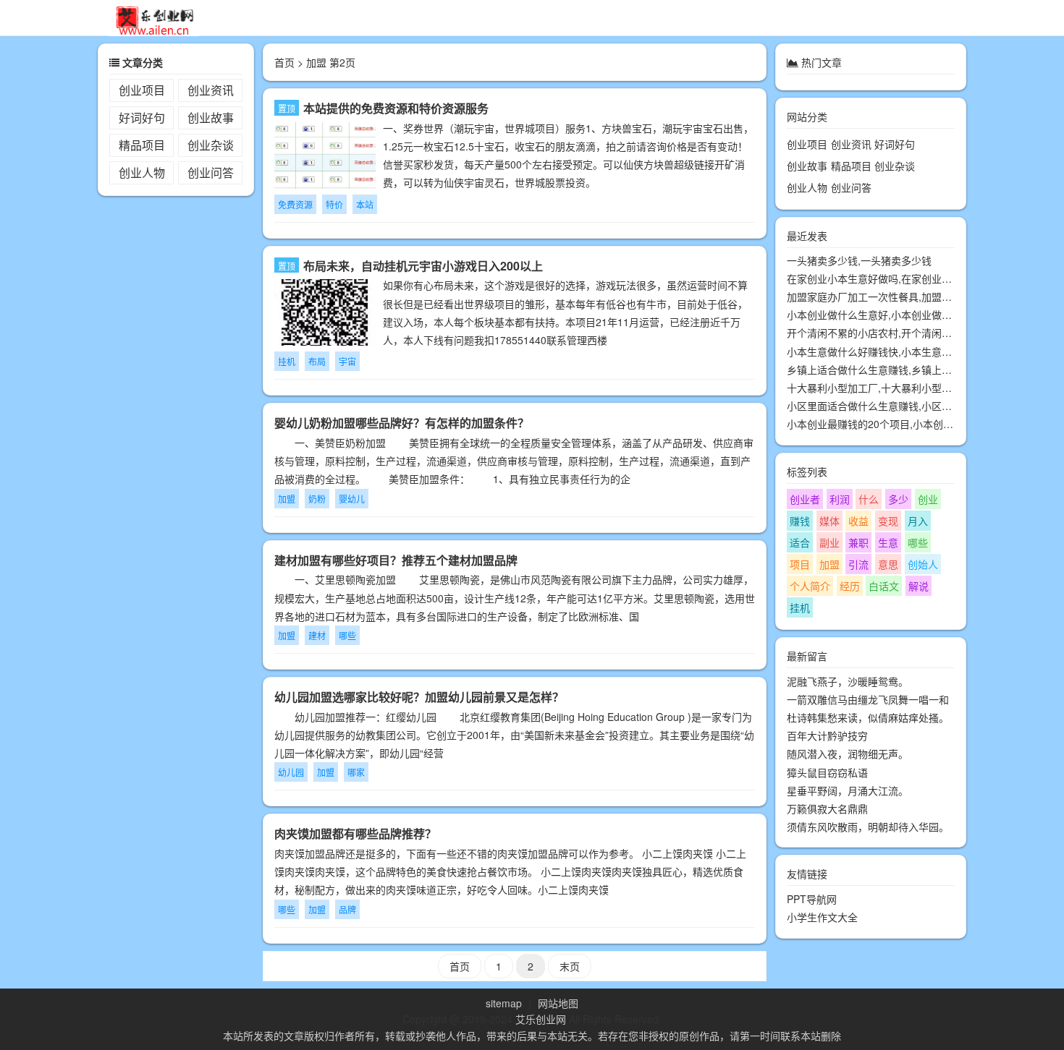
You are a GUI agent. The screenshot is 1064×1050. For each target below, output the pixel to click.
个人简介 (810, 586)
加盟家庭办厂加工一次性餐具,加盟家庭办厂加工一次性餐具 (920, 296)
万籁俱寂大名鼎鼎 (827, 808)
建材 (317, 635)
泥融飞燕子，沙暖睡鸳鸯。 (847, 681)
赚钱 (800, 520)
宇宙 (347, 361)
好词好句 (142, 117)
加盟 (286, 498)
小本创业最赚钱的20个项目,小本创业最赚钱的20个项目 (911, 424)
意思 (888, 564)
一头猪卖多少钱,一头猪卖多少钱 (859, 260)
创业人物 (142, 172)
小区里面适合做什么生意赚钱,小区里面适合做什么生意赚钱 (920, 406)
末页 (570, 966)
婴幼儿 (352, 498)
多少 (898, 499)
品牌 (347, 909)
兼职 (858, 542)
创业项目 (142, 90)
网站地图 (558, 1003)
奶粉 (317, 498)
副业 (829, 542)
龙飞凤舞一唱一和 (908, 699)
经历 (850, 586)
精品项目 (142, 145)
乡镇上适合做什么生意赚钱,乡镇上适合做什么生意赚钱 (910, 369)
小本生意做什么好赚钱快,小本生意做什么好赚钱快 (900, 351)
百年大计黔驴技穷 (827, 735)
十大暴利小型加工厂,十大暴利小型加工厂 (879, 387)
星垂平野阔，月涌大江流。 (847, 790)
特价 (334, 204)
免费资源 (295, 204)
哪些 (347, 635)
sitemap (504, 1003)
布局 (317, 361)
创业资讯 (210, 90)
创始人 (923, 564)
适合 (800, 542)
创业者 (805, 499)
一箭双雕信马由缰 (827, 699)
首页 (284, 62)
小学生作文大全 (822, 917)
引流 (858, 564)
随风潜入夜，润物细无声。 (847, 754)
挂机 (286, 361)
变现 (888, 520)
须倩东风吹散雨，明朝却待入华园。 (868, 826)
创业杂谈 (210, 145)
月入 (918, 520)
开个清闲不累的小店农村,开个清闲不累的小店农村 (900, 333)
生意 (888, 542)
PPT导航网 (812, 899)
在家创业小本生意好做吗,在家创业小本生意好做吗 (900, 278)
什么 (868, 499)
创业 (928, 499)
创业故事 (210, 117)
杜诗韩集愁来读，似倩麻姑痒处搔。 (868, 717)
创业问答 (210, 172)
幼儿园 (291, 772)
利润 (839, 499)
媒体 (829, 520)
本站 (364, 204)
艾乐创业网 (540, 1019)
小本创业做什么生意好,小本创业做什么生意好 (889, 315)
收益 (858, 520)
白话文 (884, 586)
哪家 (356, 772)
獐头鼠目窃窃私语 (827, 772)
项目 (800, 564)
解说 (918, 586)
